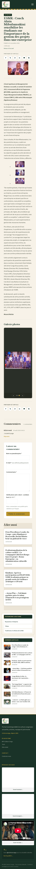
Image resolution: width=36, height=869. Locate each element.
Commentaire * (11, 472)
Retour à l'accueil (9, 48)
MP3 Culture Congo (7, 742)
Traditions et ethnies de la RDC (14, 631)
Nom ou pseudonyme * (14, 453)
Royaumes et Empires (11, 622)
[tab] (16, 395)
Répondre (6, 436)
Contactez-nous (6, 756)
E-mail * (17, 463)
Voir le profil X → (8, 856)
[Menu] (32, 4)
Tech (3, 744)
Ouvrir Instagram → (18, 816)
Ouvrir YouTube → (18, 842)
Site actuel (5, 747)
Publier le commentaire (17, 514)
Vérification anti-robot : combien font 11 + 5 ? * (17, 496)
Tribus (7, 626)
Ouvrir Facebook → (18, 789)
